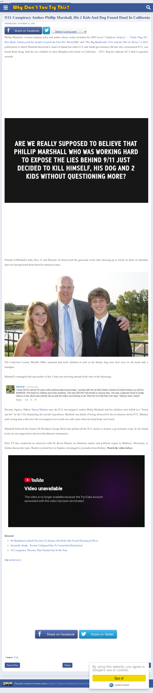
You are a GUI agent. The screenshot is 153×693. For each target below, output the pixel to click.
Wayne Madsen (39, 409)
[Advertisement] (75, 88)
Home (67, 665)
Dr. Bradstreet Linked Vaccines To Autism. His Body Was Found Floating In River (54, 540)
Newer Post (12, 665)
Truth (16, 657)
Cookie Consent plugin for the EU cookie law (119, 685)
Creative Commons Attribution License (66, 683)
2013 (101, 51)
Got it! (119, 678)
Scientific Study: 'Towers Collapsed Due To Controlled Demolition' (47, 545)
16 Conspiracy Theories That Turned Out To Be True (39, 550)
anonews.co (15, 559)
